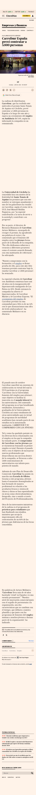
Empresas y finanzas (14, 25)
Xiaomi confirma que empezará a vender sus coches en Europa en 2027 (15, 737)
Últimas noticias (8, 732)
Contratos (12, 651)
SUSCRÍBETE (26, 16)
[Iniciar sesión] (32, 16)
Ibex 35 (5, 11)
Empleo (19, 651)
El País (31, 20)
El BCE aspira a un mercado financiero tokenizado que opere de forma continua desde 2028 (17, 743)
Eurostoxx (11, 777)
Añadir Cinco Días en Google (12, 95)
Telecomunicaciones (13, 30)
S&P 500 (17, 11)
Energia (23, 30)
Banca (4, 30)
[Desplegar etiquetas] (32, 650)
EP (18, 82)
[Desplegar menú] (3, 16)
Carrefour (5, 651)
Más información (6, 659)
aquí (30, 664)
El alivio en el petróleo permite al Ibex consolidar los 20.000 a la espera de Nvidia (17, 750)
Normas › (31, 641)
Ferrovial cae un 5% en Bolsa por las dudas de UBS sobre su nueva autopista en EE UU (17, 757)
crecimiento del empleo (12, 299)
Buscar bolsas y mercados (11, 767)
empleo (18, 263)
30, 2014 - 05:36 (20, 85)
